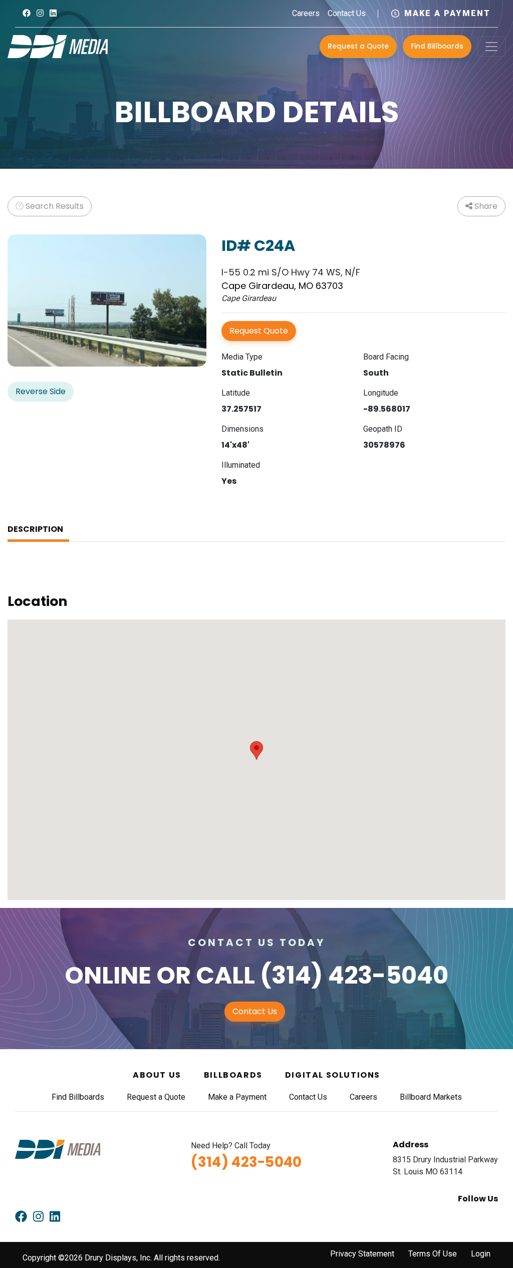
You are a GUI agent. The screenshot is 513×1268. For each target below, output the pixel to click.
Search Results (54, 206)
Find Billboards (437, 46)
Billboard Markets (431, 1097)
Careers (306, 13)
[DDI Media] (58, 46)
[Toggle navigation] (491, 47)
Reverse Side (41, 391)
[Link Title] (27, 13)
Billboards (233, 1075)
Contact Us (347, 13)
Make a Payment (447, 13)
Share (484, 206)
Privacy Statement (362, 1253)
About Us (157, 1075)
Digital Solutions (332, 1075)
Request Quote (258, 331)
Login (480, 1253)
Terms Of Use (432, 1253)
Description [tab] (35, 529)
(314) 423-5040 (354, 975)
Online (108, 975)
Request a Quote (358, 46)
